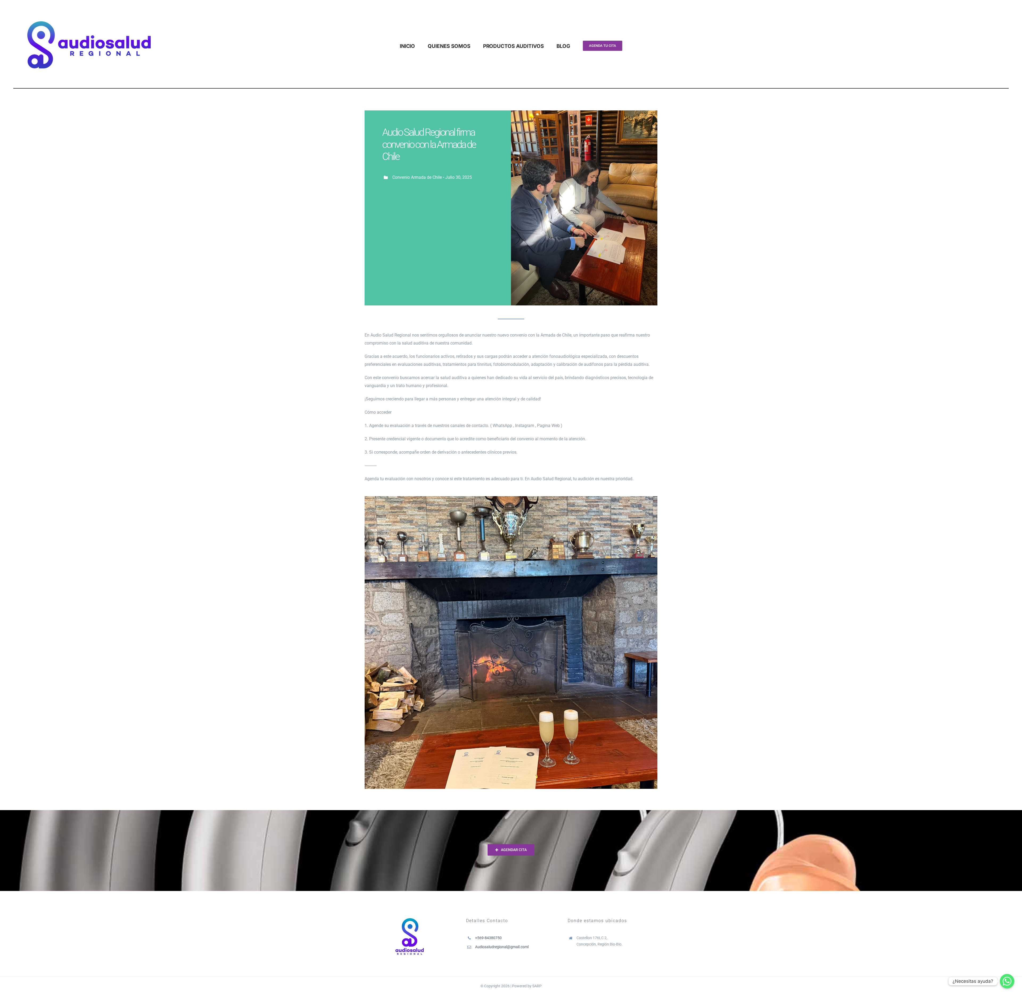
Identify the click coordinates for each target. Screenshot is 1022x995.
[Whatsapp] (1007, 981)
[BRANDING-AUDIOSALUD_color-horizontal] (89, 5)
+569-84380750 (488, 938)
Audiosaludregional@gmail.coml (502, 947)
